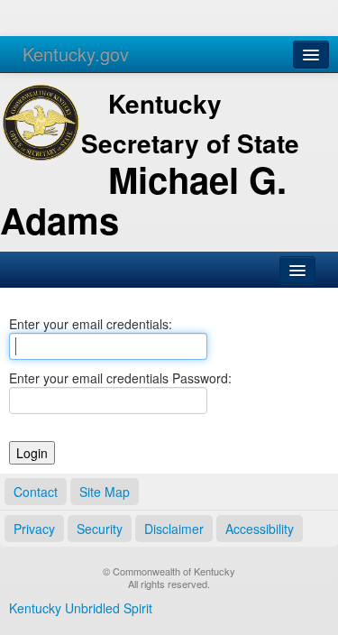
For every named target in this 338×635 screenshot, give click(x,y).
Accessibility (259, 529)
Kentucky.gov (76, 54)
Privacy (34, 529)
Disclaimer (174, 529)
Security (100, 529)
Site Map (104, 492)
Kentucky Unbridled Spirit (80, 608)
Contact (36, 492)
